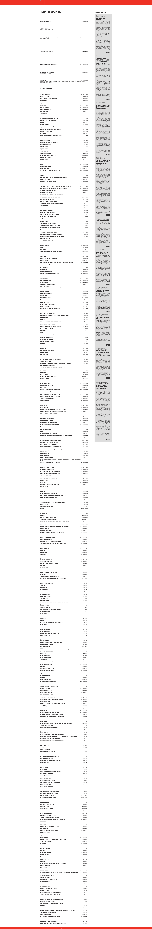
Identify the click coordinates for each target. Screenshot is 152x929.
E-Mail (57, 928)
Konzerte (56, 3)
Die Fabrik (47, 3)
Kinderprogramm (66, 3)
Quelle (108, 52)
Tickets (75, 3)
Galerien (92, 3)
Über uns (83, 3)
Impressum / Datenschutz (65, 928)
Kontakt (100, 3)
